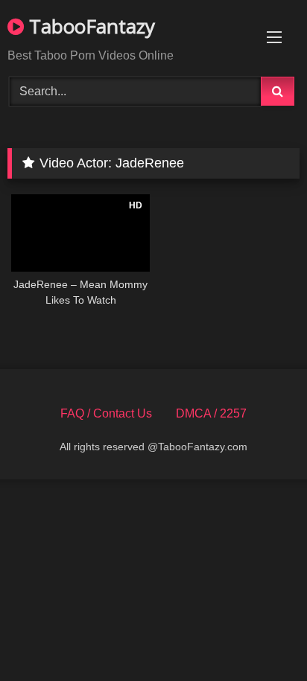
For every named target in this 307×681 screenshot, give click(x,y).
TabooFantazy (89, 26)
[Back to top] (260, 636)
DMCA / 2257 (211, 413)
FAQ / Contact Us (106, 413)
